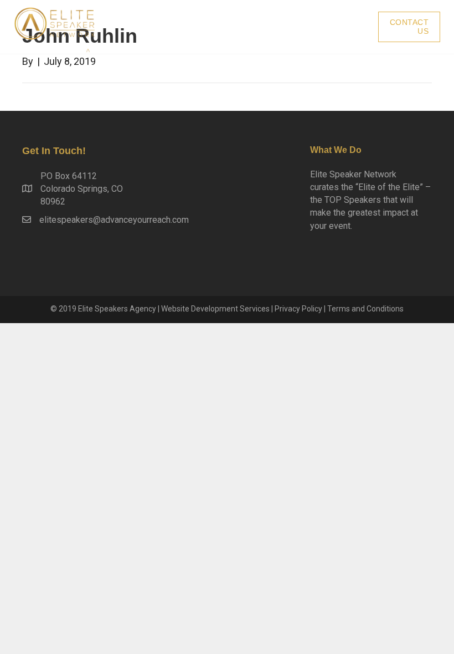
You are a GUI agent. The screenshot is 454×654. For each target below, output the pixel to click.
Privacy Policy (298, 308)
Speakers (340, 27)
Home (284, 27)
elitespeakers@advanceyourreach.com (114, 219)
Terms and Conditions (365, 308)
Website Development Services (215, 308)
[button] (409, 27)
